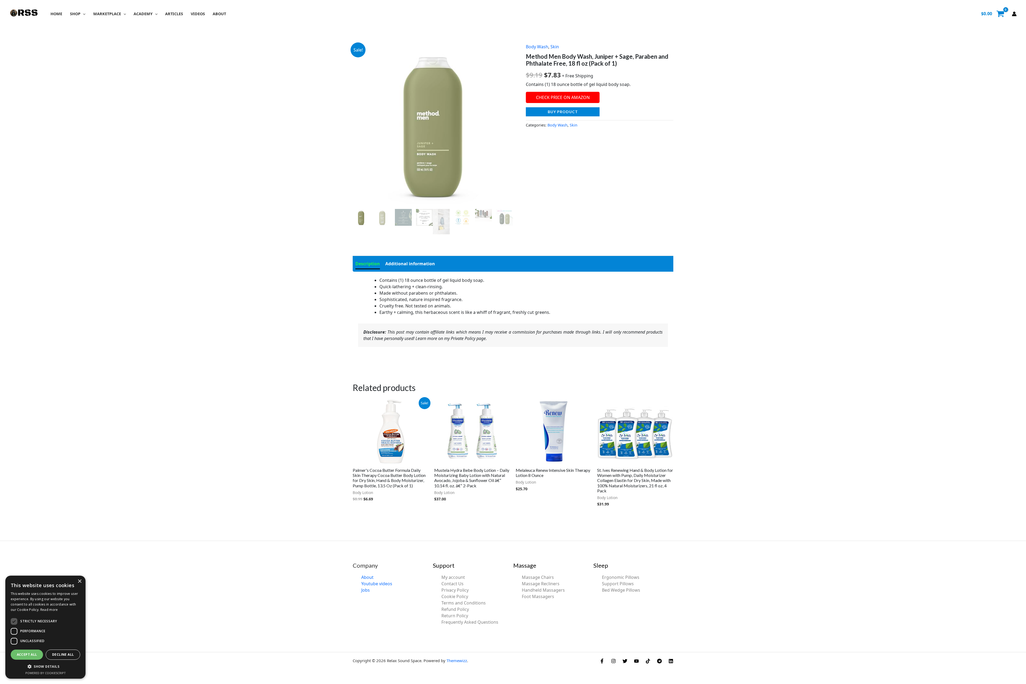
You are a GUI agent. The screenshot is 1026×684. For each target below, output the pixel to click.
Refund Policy (455, 609)
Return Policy (454, 616)
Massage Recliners (540, 584)
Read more (49, 609)
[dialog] (45, 627)
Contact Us (452, 584)
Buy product (563, 111)
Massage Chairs (538, 577)
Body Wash (537, 47)
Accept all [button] (27, 654)
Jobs (365, 590)
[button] (83, 13)
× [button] (79, 581)
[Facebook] (602, 661)
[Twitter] (625, 661)
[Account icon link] (1014, 13)
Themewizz (456, 660)
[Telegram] (659, 661)
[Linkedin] (671, 661)
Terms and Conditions (463, 603)
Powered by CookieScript (45, 673)
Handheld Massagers (543, 590)
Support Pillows (618, 584)
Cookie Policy (454, 596)
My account (453, 577)
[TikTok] (648, 661)
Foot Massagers (538, 596)
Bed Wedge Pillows (621, 590)
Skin (554, 47)
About (367, 577)
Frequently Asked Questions (469, 622)
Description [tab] (367, 264)
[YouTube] (636, 661)
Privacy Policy (455, 590)
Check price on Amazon (563, 97)
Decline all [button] (63, 654)
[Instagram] (613, 661)
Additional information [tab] (410, 264)
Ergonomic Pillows (620, 577)
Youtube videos (376, 584)
